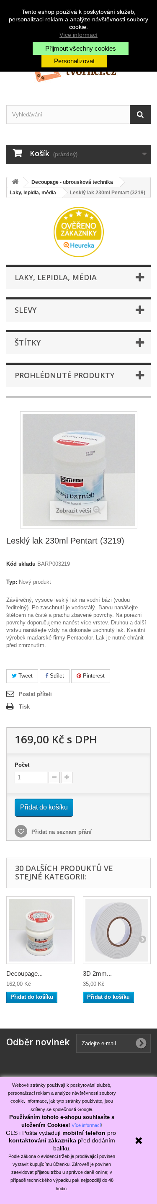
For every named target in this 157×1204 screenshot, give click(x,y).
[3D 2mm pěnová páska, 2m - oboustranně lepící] (117, 930)
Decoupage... (24, 973)
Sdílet (56, 676)
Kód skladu (21, 564)
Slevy (25, 310)
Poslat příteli (35, 694)
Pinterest (93, 676)
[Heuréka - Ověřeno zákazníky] (79, 231)
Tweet (25, 676)
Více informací (78, 34)
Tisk (24, 707)
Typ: (11, 582)
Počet (22, 765)
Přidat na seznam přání (61, 832)
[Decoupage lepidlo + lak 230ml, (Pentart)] (40, 930)
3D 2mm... (97, 973)
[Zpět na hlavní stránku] (15, 182)
